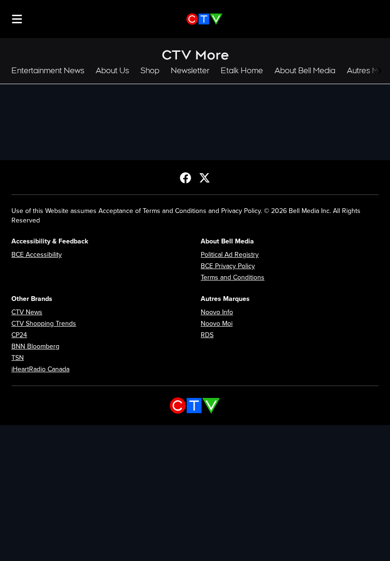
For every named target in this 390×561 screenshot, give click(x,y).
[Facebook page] (185, 177)
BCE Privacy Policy (228, 266)
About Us (112, 70)
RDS (207, 335)
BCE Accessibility (36, 255)
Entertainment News (47, 70)
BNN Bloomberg (35, 346)
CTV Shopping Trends (43, 323)
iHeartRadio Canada (40, 369)
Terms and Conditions (232, 277)
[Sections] (17, 19)
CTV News (26, 312)
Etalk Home (242, 70)
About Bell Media (304, 70)
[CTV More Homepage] (204, 19)
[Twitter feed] (204, 177)
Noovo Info (217, 312)
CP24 (19, 335)
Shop (149, 70)
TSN (17, 358)
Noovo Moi (217, 323)
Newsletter (190, 70)
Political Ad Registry (230, 255)
